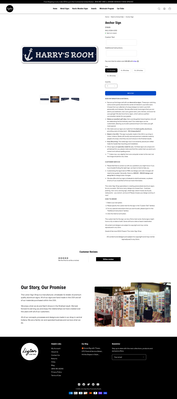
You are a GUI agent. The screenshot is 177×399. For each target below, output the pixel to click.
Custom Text (110, 37)
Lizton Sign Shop (85, 389)
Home (107, 17)
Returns (54, 359)
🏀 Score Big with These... (91, 348)
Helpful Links (56, 344)
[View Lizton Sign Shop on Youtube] (97, 384)
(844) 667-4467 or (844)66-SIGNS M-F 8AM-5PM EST (113, 2)
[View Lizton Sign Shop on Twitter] (88, 384)
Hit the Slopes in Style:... (90, 354)
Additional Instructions (114, 48)
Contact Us (55, 355)
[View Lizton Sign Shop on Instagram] (79, 384)
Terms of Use (56, 375)
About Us (54, 352)
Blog (53, 365)
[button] (159, 9)
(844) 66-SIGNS (57, 369)
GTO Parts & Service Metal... (92, 351)
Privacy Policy (56, 372)
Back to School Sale (117, 17)
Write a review (108, 259)
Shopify (99, 389)
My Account (55, 348)
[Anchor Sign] (44, 99)
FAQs (53, 362)
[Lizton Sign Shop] (9, 8)
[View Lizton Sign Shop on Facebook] (83, 384)
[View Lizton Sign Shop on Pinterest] (93, 384)
